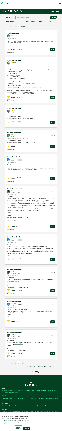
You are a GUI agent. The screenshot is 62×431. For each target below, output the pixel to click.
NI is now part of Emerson (7, 405)
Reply (52, 49)
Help (57, 11)
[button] (8, 49)
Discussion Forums (20, 7)
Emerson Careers (22, 405)
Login (52, 11)
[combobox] (33, 17)
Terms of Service (38, 398)
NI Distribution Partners (7, 398)
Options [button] (52, 35)
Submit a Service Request (44, 411)
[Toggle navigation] (9, 3)
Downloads (4, 411)
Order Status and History (19, 398)
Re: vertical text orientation (14, 60)
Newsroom (30, 405)
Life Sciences (54, 390)
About (16, 405)
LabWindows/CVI (48, 7)
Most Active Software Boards (35, 7)
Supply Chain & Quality (39, 405)
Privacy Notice (7, 420)
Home (5, 7)
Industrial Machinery (45, 390)
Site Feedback (55, 411)
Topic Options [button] (9, 21)
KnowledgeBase (18, 344)
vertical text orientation (13, 33)
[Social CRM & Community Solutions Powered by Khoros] (35, 371)
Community (11, 7)
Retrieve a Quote (29, 398)
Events (46, 405)
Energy (38, 390)
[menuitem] (55, 3)
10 (11, 356)
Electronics (32, 390)
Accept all (26, 428)
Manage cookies (18, 427)
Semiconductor (6, 392)
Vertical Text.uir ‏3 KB (15, 220)
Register (46, 11)
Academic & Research (7, 390)
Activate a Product (34, 411)
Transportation (14, 392)
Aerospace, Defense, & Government (21, 390)
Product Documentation (13, 411)
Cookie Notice (16, 420)
